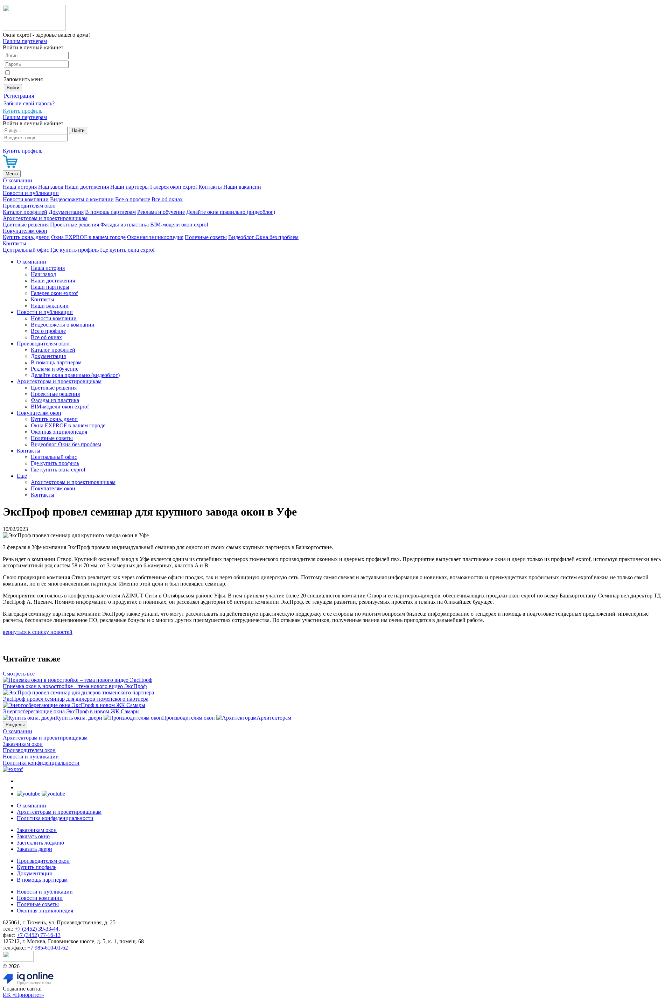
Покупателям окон (25, 231)
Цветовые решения (26, 224)
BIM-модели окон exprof (179, 224)
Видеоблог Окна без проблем (263, 237)
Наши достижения (87, 187)
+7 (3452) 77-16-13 (39, 935)
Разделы (15, 724)
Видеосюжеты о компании (82, 199)
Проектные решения (74, 224)
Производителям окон (29, 206)
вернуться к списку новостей (37, 632)
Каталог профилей (25, 212)
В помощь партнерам (110, 212)
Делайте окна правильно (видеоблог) (230, 212)
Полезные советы (206, 237)
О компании (17, 180)
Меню (12, 173)
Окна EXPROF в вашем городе (88, 237)
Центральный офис (26, 250)
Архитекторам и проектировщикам (45, 218)
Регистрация (19, 96)
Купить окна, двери (26, 237)
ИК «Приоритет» (23, 995)
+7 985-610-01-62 (47, 948)
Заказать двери (34, 849)
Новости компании (26, 199)
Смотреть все (19, 674)
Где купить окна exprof (127, 250)
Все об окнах (167, 199)
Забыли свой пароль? (29, 103)
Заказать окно (33, 836)
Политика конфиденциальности (41, 763)
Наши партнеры (129, 187)
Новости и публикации (31, 193)
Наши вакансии (242, 187)
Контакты (210, 187)
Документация (66, 212)
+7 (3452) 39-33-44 (36, 929)
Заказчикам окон (23, 744)
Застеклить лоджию (40, 843)
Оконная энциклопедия (155, 237)
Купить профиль (36, 867)
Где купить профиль (74, 250)
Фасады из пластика (124, 224)
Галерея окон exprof (173, 187)
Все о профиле (132, 199)
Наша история (20, 187)
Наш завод (50, 187)
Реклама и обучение (161, 212)
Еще (22, 476)
